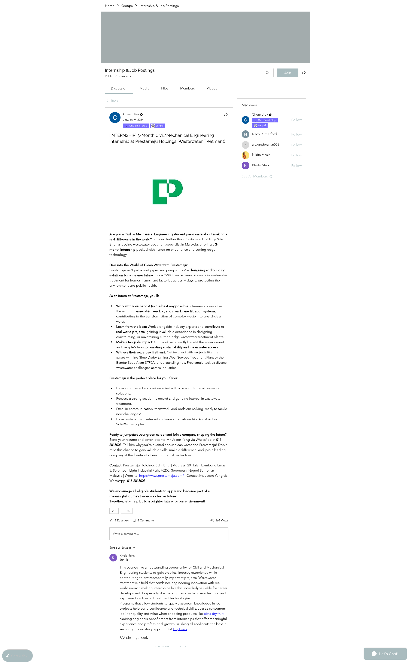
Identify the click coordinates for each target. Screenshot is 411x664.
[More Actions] (225, 557)
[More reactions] (127, 511)
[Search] (267, 72)
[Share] (225, 114)
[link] (119, 88)
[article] (169, 380)
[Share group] (303, 72)
